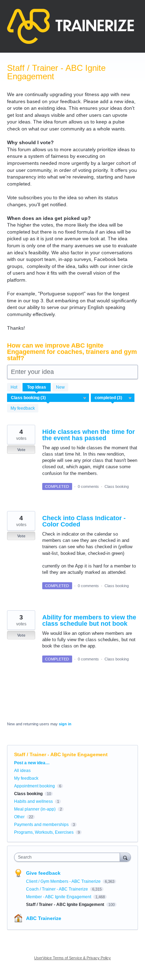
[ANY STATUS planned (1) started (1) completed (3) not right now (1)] (112, 397)
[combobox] (69, 857)
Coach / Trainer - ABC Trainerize (57, 889)
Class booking (117, 486)
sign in (65, 724)
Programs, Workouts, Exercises (44, 832)
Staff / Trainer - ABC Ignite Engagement (65, 904)
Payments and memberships (41, 824)
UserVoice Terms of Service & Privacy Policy (72, 958)
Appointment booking (34, 786)
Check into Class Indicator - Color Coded (84, 521)
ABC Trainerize (43, 918)
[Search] (125, 857)
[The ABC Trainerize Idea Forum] (70, 26)
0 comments (88, 486)
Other (19, 816)
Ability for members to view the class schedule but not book (89, 620)
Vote (21, 450)
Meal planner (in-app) (35, 809)
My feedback (23, 408)
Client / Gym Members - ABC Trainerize (64, 881)
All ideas (22, 770)
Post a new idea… (32, 762)
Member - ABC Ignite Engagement (59, 896)
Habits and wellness (33, 801)
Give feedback (43, 873)
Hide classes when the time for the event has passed (88, 435)
